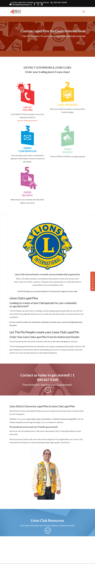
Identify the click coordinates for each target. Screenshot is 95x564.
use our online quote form (27, 120)
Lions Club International (26, 274)
